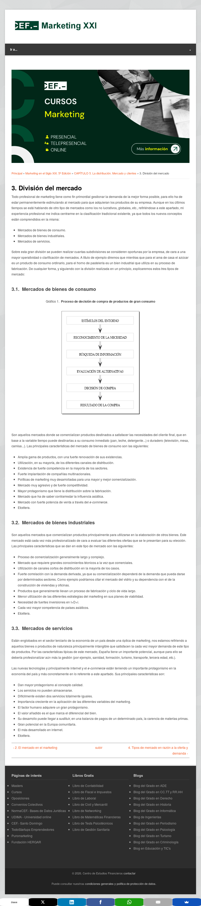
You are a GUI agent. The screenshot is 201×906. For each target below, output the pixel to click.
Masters (17, 785)
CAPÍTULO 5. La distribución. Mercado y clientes (105, 173)
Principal (17, 173)
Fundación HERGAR (26, 842)
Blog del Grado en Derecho (152, 798)
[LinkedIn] (72, 902)
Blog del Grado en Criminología (155, 842)
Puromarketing (22, 835)
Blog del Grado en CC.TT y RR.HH (158, 792)
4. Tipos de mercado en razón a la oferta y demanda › (158, 750)
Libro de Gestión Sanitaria (91, 829)
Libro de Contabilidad (87, 785)
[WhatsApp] (129, 902)
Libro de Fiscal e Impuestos (91, 792)
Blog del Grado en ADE (150, 785)
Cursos (17, 792)
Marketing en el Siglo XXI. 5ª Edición (48, 173)
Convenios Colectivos (27, 804)
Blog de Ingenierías (147, 817)
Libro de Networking (86, 810)
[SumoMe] (186, 902)
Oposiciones (20, 798)
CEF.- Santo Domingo (27, 823)
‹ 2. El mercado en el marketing (35, 747)
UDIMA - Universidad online (31, 817)
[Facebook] (100, 902)
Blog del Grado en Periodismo (154, 823)
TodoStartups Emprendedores (33, 829)
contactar (130, 873)
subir (98, 747)
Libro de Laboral (84, 798)
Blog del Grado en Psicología (154, 829)
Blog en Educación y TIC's (152, 848)
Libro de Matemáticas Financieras (96, 817)
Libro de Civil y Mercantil (90, 804)
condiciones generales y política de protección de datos (120, 883)
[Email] (158, 902)
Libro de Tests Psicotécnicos (92, 823)
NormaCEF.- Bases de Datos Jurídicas (39, 810)
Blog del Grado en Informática (154, 810)
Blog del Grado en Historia (152, 804)
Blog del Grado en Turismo (152, 835)
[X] (43, 902)
